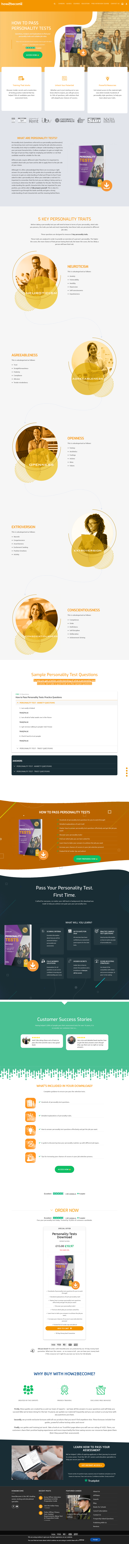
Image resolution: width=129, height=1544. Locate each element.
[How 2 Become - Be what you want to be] (12, 3)
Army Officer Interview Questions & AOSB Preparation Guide (52, 1499)
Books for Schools (99, 1507)
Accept (95, 1540)
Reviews (96, 1526)
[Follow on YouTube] (17, 1506)
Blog (94, 1503)
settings (81, 1540)
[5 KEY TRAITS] (126, 768)
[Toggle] (18, 702)
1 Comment (48, 1507)
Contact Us (115, 4)
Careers (61, 4)
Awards (96, 1499)
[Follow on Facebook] (13, 1506)
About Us (96, 1491)
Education (86, 4)
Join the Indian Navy (51, 1505)
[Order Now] (126, 776)
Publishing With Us (100, 1522)
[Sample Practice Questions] (126, 770)
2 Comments (50, 1520)
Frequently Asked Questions (103, 1518)
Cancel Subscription (100, 1511)
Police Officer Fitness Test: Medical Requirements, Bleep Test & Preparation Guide (53, 1515)
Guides (69, 4)
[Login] (126, 4)
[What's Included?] (126, 773)
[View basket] (122, 4)
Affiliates (96, 1495)
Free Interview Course (100, 4)
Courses (76, 4)
